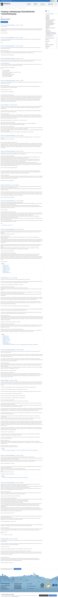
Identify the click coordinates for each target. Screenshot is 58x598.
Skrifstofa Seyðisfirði (17, 586)
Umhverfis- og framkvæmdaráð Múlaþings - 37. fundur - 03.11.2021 (12, 58)
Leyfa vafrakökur (53, 595)
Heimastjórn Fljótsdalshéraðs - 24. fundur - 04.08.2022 (10, 185)
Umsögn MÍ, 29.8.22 (6, 271)
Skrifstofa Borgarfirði (17, 587)
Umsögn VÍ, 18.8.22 (6, 266)
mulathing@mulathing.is (5, 588)
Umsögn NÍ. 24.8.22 (6, 265)
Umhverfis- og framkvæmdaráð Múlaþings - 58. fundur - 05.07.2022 (12, 151)
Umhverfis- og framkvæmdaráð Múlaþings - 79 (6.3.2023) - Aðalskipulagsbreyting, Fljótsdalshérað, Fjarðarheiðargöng (20, 450)
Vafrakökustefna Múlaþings (15, 596)
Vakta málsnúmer (4, 21)
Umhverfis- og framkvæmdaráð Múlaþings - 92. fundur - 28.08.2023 (12, 455)
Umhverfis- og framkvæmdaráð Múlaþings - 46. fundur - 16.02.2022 (12, 80)
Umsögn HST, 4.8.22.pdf (6, 268)
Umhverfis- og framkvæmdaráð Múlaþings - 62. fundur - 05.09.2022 (12, 229)
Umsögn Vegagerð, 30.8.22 (7, 272)
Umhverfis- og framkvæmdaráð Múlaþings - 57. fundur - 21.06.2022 (12, 135)
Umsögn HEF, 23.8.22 (6, 267)
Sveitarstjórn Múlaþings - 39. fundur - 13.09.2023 (9, 538)
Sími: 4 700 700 (3, 587)
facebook (53, 585)
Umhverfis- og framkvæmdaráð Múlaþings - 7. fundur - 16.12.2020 (12, 45)
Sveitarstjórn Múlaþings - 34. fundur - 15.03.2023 (9, 380)
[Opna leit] (56, 4)
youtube (56, 585)
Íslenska (53, 0)
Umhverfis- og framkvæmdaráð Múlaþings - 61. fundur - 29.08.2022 (12, 200)
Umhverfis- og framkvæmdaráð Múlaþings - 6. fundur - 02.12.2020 (12, 37)
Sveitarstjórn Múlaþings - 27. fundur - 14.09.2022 (9, 277)
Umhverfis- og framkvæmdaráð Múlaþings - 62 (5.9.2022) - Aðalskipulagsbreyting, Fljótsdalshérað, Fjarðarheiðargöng (20, 344)
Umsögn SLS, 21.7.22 (6, 270)
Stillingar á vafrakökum (43, 595)
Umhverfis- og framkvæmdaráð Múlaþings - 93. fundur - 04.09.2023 (12, 482)
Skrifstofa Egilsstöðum (18, 588)
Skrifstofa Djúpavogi (17, 585)
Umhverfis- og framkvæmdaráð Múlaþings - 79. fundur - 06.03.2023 (12, 349)
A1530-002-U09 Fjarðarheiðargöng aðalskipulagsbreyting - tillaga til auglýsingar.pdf (15, 477)
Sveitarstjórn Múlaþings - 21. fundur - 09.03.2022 (9, 104)
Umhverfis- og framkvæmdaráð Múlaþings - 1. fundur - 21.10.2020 (12, 25)
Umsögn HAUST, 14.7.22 (6, 269)
